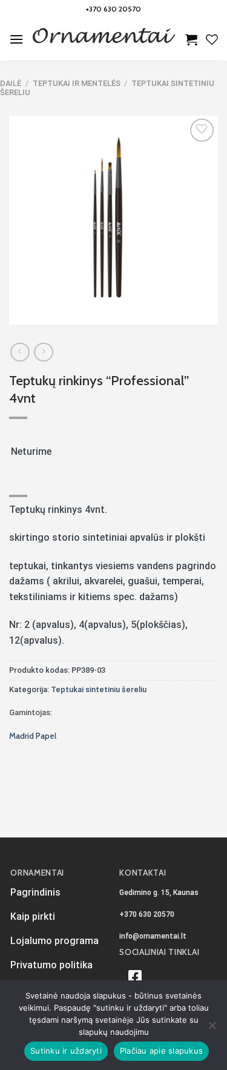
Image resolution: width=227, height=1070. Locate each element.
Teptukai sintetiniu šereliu (98, 689)
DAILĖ (10, 83)
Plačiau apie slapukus (161, 1050)
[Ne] (212, 1029)
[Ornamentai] (104, 39)
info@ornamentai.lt (152, 936)
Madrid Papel (32, 736)
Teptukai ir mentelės (76, 83)
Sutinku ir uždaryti (66, 1050)
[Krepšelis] (191, 39)
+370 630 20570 (113, 8)
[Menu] (16, 39)
